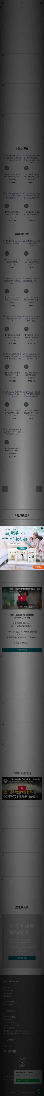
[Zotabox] (42, 567)
